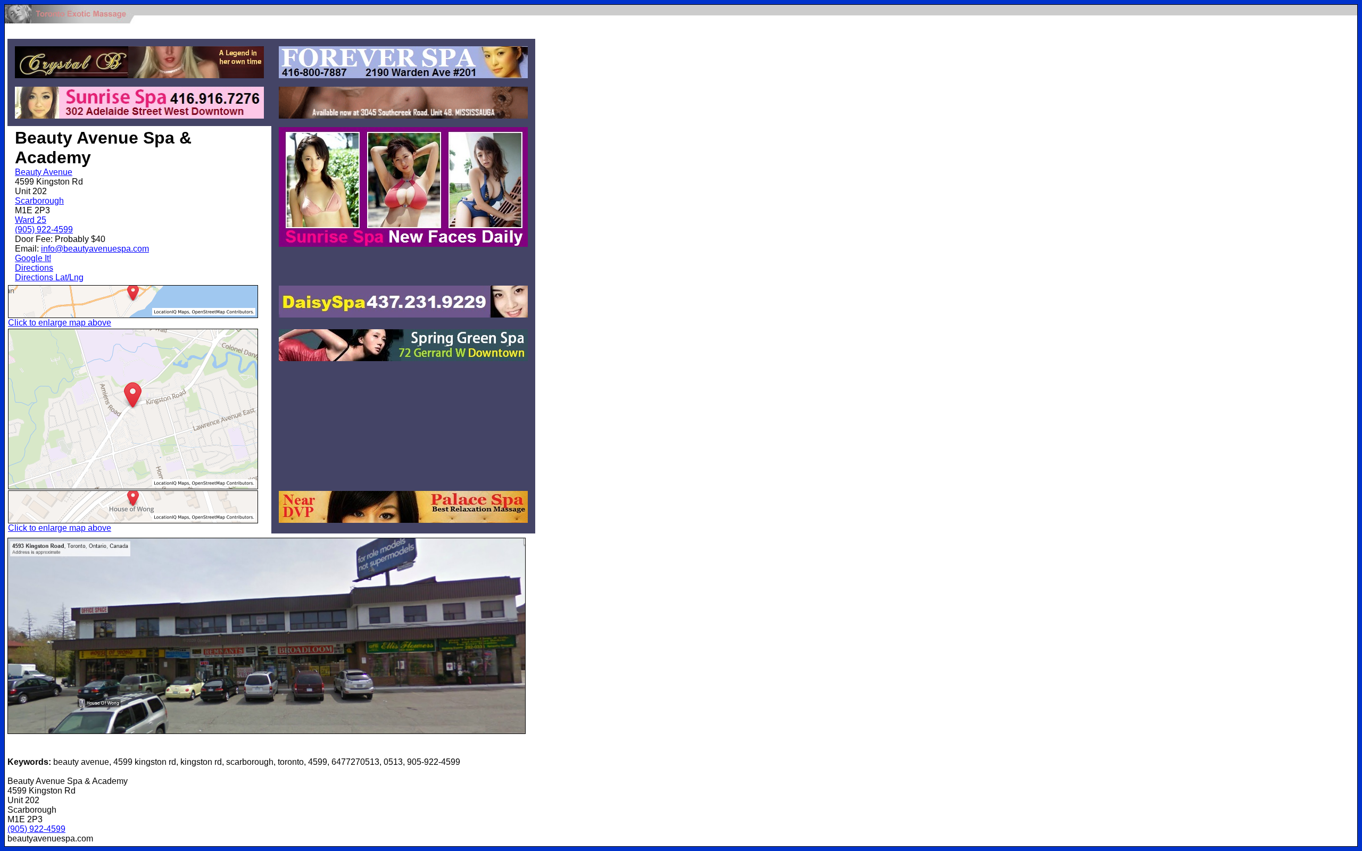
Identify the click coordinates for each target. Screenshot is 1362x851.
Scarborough (39, 200)
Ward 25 (30, 219)
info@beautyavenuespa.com (95, 248)
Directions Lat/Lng (49, 277)
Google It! (33, 258)
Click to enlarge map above (59, 322)
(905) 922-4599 (44, 229)
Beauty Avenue (43, 172)
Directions (34, 267)
